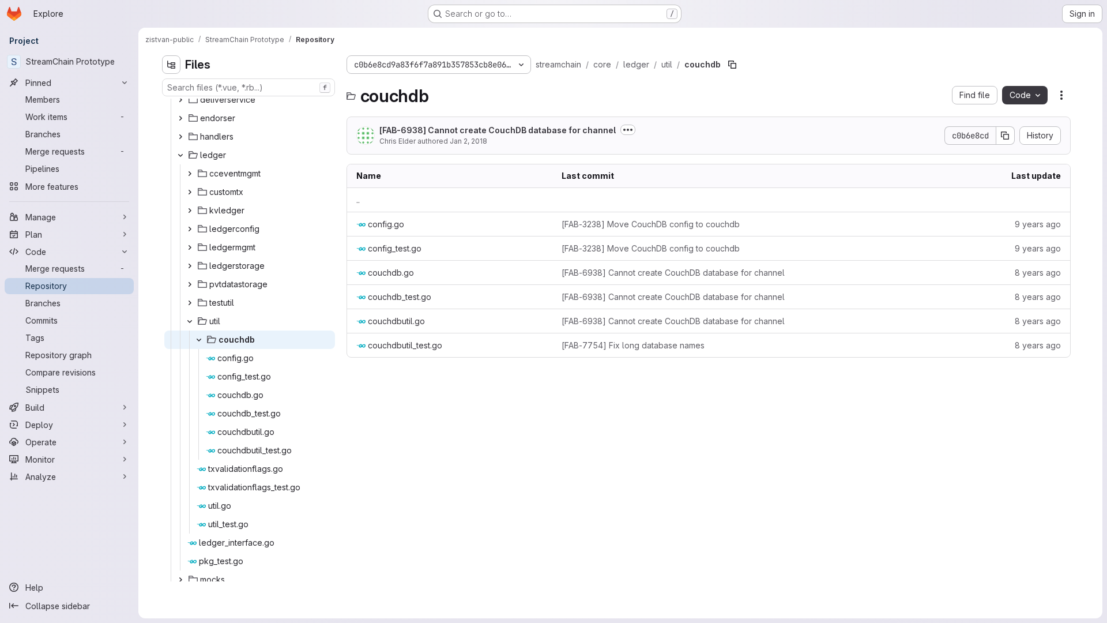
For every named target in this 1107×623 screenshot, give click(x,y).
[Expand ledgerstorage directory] (190, 266)
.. (358, 200)
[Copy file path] (732, 64)
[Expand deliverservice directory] (180, 100)
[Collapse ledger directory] (180, 155)
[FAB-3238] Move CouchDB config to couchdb (651, 224)
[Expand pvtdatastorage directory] (190, 284)
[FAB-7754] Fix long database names (633, 345)
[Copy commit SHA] (1005, 135)
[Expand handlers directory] (180, 137)
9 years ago (1038, 224)
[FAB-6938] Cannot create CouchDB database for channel (497, 130)
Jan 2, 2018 (468, 141)
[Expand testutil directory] (190, 303)
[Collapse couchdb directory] (199, 340)
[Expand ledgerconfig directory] (190, 229)
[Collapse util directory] (190, 321)
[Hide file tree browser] (171, 64)
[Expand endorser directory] (180, 118)
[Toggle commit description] (627, 130)
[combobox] (248, 87)
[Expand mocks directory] (180, 580)
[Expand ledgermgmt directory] (190, 247)
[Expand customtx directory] (190, 192)
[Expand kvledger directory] (190, 210)
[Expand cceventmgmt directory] (190, 174)
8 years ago (1038, 272)
